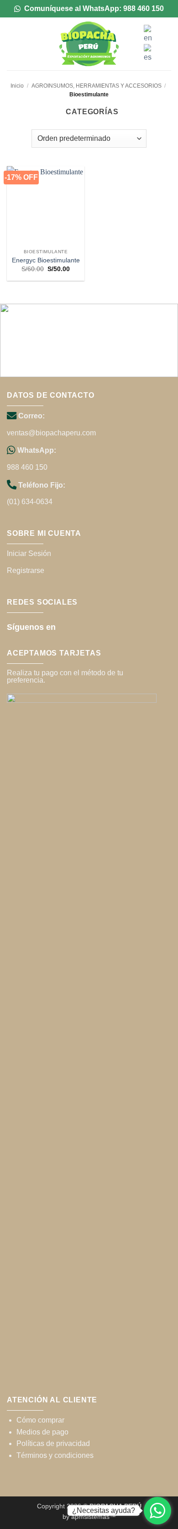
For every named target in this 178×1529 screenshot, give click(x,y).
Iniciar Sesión (29, 553)
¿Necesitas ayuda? (103, 1510)
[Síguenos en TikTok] (80, 626)
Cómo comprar (40, 1420)
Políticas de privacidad (53, 1443)
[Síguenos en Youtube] (92, 626)
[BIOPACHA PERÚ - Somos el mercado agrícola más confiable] (89, 43)
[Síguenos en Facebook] (67, 626)
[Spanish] (150, 53)
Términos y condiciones (55, 1455)
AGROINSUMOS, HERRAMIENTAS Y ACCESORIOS (96, 86)
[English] (150, 34)
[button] (12, 44)
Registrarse (25, 570)
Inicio (17, 86)
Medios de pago (42, 1432)
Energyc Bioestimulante (46, 260)
